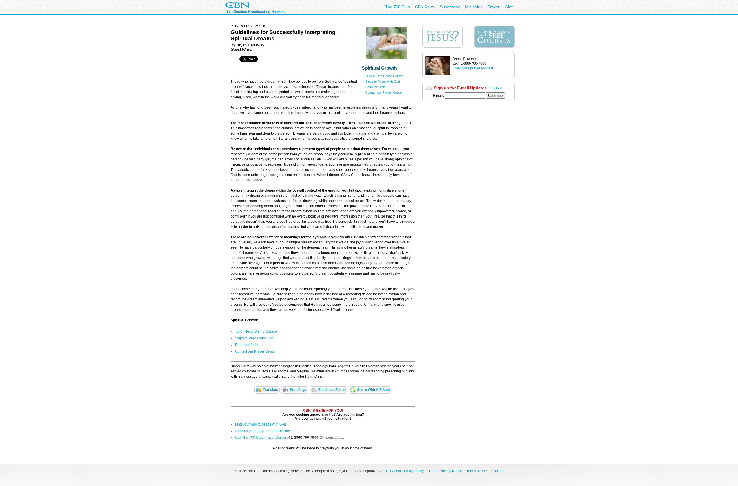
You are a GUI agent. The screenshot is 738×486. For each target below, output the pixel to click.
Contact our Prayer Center (383, 92)
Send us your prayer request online (262, 431)
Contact (497, 471)
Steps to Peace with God (382, 81)
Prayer (493, 7)
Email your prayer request (473, 68)
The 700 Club (397, 7)
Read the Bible (375, 87)
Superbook (450, 7)
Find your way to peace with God (260, 424)
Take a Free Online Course (384, 76)
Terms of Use (477, 471)
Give (509, 7)
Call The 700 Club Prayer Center (260, 438)
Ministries (473, 7)
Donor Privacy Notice (445, 471)
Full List (496, 88)
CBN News (425, 7)
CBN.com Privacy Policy (405, 471)
